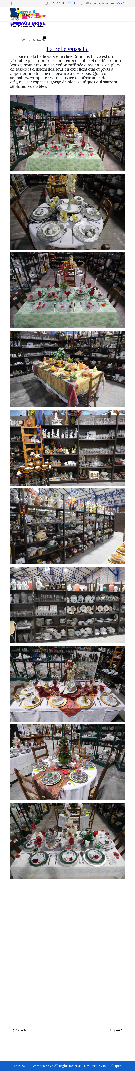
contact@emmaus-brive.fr (107, 3)
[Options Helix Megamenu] (44, 37)
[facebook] (11, 3)
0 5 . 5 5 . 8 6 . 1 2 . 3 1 (63, 3)
